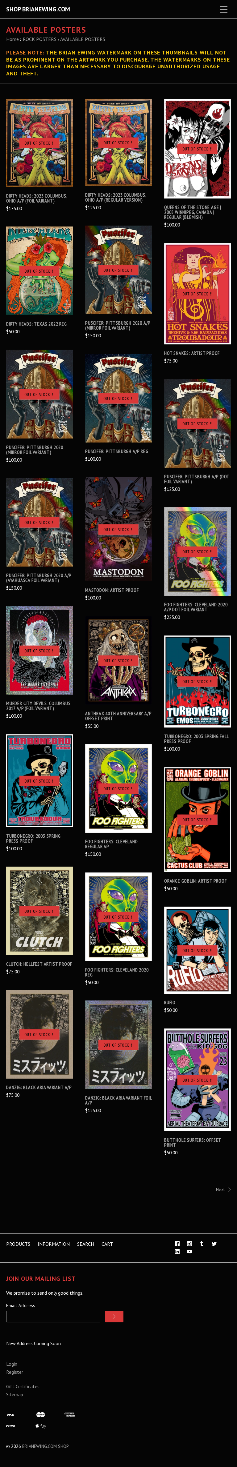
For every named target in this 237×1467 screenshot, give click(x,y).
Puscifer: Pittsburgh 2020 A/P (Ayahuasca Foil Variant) (38, 577)
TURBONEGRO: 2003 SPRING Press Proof (33, 838)
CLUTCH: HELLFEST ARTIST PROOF (39, 964)
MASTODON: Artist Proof (112, 590)
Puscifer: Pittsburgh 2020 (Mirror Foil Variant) (34, 449)
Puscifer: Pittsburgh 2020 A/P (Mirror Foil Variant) (117, 325)
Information (54, 1244)
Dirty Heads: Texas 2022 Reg (36, 324)
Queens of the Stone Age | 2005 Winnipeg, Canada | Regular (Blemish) (192, 212)
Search (85, 1244)
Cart (107, 1244)
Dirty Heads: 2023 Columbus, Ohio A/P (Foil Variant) (36, 198)
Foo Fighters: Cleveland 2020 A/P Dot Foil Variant (195, 606)
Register (14, 1372)
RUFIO (170, 1002)
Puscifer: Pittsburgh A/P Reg (116, 451)
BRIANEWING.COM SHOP (45, 1446)
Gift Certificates (23, 1386)
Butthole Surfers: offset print (192, 1142)
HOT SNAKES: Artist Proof (192, 353)
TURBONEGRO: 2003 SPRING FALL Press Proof (196, 738)
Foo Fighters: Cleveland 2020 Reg (116, 972)
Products (18, 1244)
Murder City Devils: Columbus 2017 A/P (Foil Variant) (38, 705)
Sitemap (14, 1394)
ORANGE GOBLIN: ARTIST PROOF (195, 881)
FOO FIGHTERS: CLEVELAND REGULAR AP (111, 843)
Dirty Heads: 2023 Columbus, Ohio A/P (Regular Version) (115, 197)
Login (11, 1364)
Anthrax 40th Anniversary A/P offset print (118, 715)
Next (220, 1189)
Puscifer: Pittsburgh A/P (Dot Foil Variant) (196, 478)
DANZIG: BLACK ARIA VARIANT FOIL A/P (118, 1100)
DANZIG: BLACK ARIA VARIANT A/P (39, 1087)
